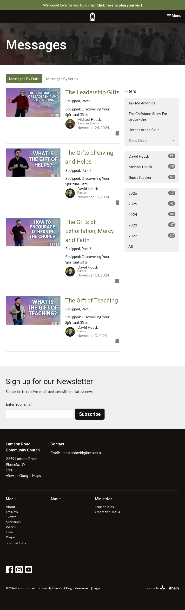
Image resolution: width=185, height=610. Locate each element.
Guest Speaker (151, 177)
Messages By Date (24, 79)
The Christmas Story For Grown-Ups (147, 116)
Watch (11, 527)
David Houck (151, 156)
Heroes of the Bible (143, 130)
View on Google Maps (23, 475)
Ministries (13, 522)
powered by (160, 592)
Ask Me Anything (142, 103)
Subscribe (90, 414)
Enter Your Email (19, 404)
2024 (151, 214)
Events (11, 517)
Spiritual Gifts (16, 543)
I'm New (12, 512)
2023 (151, 225)
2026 (151, 193)
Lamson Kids (104, 507)
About (10, 507)
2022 (151, 235)
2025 (151, 203)
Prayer (11, 537)
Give (9, 532)
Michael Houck (151, 166)
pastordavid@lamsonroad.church (84, 452)
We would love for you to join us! (93, 5)
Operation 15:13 (107, 512)
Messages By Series (62, 79)
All (130, 246)
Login (96, 588)
